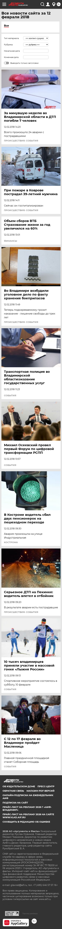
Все (6, 25)
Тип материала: (11, 38)
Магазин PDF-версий (41, 790)
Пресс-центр (46, 786)
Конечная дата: (11, 57)
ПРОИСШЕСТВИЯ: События (21, 141)
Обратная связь (13, 790)
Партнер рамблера (30, 913)
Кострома (11, 542)
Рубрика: (8, 44)
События (10, 395)
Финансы (10, 241)
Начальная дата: (12, 51)
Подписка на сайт (15, 802)
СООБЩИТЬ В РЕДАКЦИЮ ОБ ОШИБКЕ (26, 821)
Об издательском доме (19, 786)
